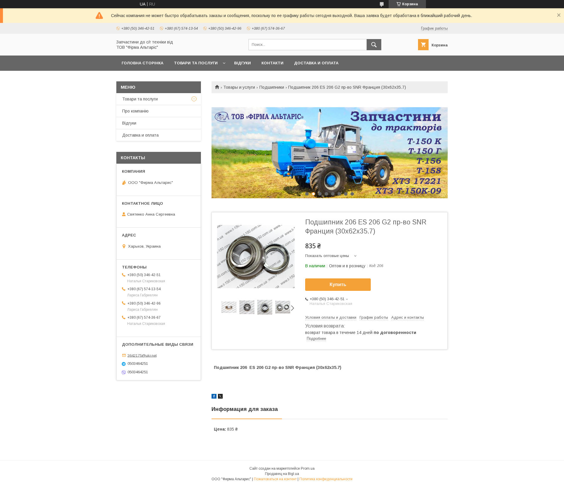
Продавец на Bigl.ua (282, 474)
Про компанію (135, 111)
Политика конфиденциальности (325, 479)
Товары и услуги (239, 87)
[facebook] (214, 397)
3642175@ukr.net (142, 355)
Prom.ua (308, 468)
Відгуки (242, 63)
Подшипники (271, 87)
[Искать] (374, 44)
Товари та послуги (196, 63)
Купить (338, 284)
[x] (220, 397)
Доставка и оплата (316, 63)
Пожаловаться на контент (275, 479)
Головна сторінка (142, 63)
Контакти (272, 63)
